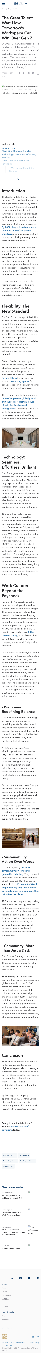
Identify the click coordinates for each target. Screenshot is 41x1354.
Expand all (20, 179)
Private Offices (9, 378)
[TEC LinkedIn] (11, 1278)
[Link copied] (37, 75)
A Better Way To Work (11, 1248)
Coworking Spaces (19, 381)
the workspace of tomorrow (15, 1128)
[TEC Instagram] (20, 1278)
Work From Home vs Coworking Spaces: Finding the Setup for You (13, 1232)
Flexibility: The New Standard (17, 151)
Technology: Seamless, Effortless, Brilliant (19, 156)
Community (6, 1306)
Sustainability (8, 1166)
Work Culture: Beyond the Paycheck (15, 162)
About (4, 1288)
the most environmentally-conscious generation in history (16, 871)
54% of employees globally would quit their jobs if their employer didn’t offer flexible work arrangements (19, 404)
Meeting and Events (27, 1161)
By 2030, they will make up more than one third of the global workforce (19, 230)
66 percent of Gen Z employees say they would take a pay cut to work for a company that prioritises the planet (20, 889)
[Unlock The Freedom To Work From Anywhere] (33, 1213)
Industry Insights (9, 1155)
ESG (3, 1302)
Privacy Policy (7, 1342)
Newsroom (6, 1319)
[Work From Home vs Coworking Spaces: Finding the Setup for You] (33, 1230)
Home (4, 9)
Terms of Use (20, 1342)
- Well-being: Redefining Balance (22, 169)
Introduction (8, 148)
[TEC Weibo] (37, 1278)
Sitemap (9, 1345)
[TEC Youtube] (29, 1278)
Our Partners (6, 1295)
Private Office (24, 1155)
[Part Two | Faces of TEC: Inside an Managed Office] (33, 1196)
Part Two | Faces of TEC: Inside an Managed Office (12, 1196)
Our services (7, 1327)
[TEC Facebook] (3, 1278)
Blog (9, 9)
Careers (4, 1291)
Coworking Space (9, 1161)
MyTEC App (6, 1299)
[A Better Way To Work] (33, 1249)
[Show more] (3, 3)
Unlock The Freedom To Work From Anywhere (12, 1213)
